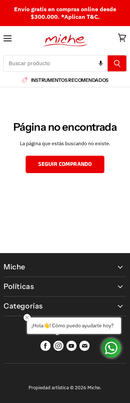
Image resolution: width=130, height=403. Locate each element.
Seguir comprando (65, 164)
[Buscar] (117, 63)
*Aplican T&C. (80, 16)
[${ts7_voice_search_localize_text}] (100, 63)
